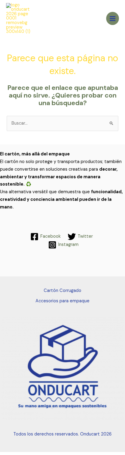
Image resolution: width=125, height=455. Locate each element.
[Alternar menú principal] (112, 18)
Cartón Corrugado (62, 290)
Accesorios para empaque (62, 301)
